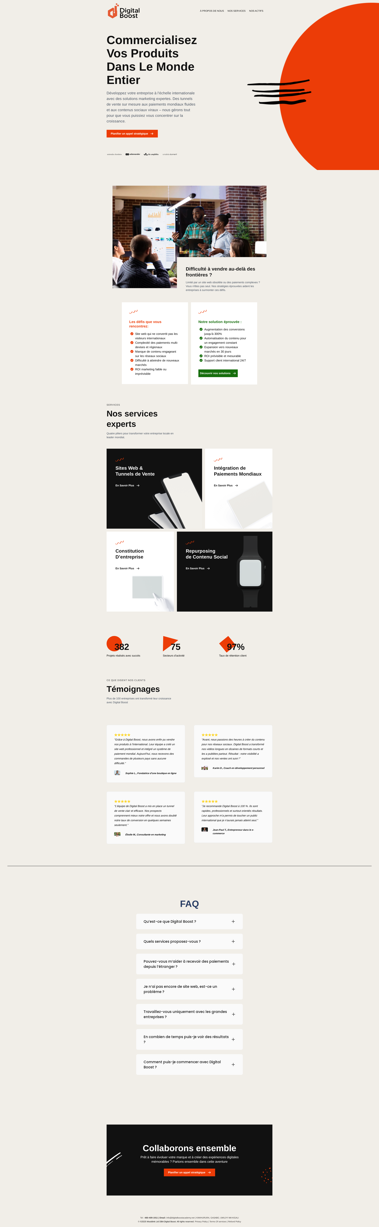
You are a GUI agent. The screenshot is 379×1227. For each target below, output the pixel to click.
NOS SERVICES (237, 11)
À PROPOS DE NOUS (212, 11)
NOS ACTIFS (256, 11)
